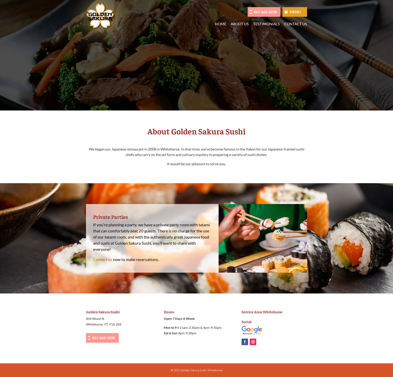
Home (220, 24)
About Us (240, 24)
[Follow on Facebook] (245, 342)
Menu (295, 12)
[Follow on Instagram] (253, 342)
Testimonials (266, 24)
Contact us (102, 259)
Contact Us (295, 24)
